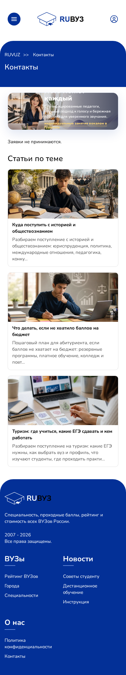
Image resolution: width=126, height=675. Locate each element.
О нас (15, 622)
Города (12, 586)
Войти (114, 19)
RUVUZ (12, 55)
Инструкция (76, 602)
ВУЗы (15, 559)
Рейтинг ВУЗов (21, 576)
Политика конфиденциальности (28, 643)
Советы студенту (81, 576)
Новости (78, 559)
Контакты (43, 55)
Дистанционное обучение (80, 589)
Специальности (21, 595)
